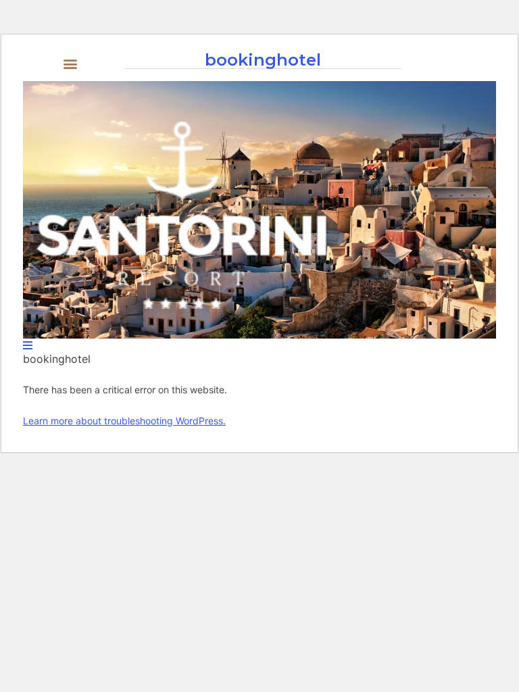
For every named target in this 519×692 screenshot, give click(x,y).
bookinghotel (263, 60)
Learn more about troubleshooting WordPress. (124, 420)
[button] (70, 63)
